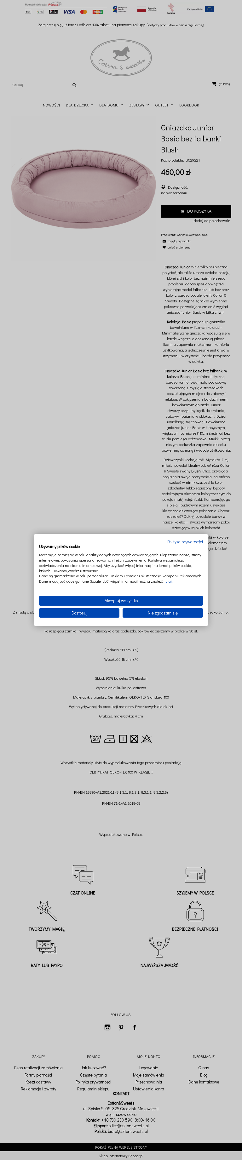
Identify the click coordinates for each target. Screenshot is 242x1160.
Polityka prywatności (185, 542)
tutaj (168, 581)
